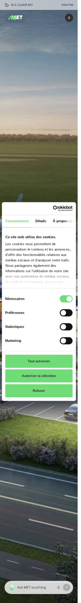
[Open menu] (69, 18)
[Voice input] (58, 587)
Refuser (39, 391)
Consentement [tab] (16, 221)
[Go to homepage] (15, 18)
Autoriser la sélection (39, 376)
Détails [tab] (40, 221)
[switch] (66, 312)
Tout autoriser (39, 361)
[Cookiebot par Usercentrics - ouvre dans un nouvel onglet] (54, 208)
